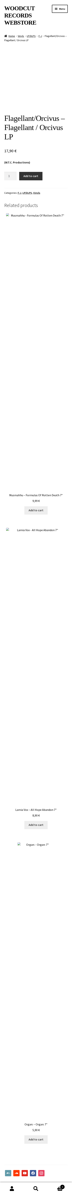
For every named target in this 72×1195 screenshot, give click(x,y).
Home (11, 36)
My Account (12, 1189)
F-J (40, 36)
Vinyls (21, 36)
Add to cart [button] (36, 510)
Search (36, 1189)
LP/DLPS (31, 36)
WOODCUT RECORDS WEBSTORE (20, 15)
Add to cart (30, 176)
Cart (55, 1185)
